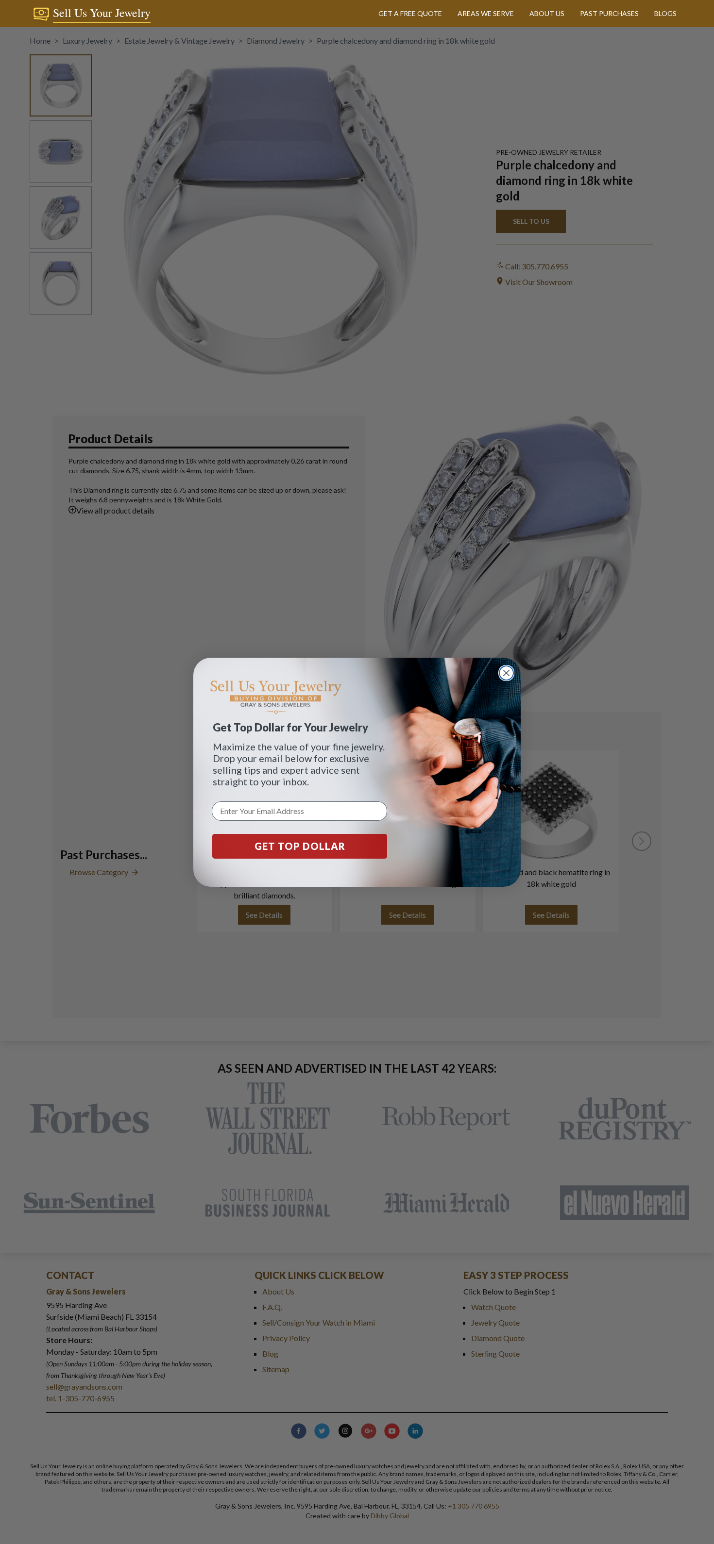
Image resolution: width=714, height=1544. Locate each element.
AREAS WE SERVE (486, 13)
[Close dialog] (506, 673)
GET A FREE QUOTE (410, 13)
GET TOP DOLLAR (300, 846)
